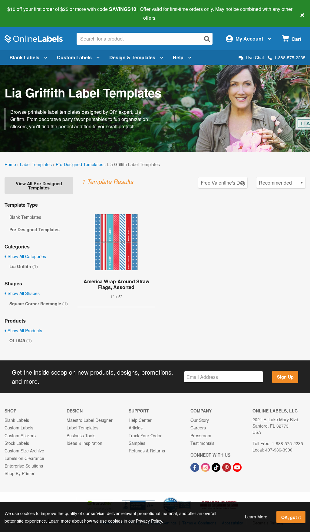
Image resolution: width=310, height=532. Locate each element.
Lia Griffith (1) (23, 266)
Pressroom (200, 435)
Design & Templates (132, 57)
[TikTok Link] (217, 467)
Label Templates (36, 164)
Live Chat (255, 57)
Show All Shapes (23, 293)
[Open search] (207, 38)
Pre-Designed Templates (79, 164)
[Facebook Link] (195, 467)
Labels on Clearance (24, 458)
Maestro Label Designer (90, 420)
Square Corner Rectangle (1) (38, 303)
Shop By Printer (20, 473)
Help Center (140, 420)
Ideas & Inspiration (84, 443)
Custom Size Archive (24, 451)
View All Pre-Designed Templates (39, 185)
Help (178, 57)
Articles (136, 428)
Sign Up (285, 377)
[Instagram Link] (206, 467)
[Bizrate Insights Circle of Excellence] (189, 498)
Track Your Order (145, 435)
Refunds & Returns (147, 451)
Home (10, 164)
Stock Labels (17, 443)
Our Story (199, 420)
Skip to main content (21, 13)
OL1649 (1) (20, 340)
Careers (198, 428)
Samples (137, 443)
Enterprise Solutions (24, 466)
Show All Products (24, 330)
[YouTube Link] (237, 467)
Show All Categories (26, 256)
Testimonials (202, 443)
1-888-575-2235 (289, 57)
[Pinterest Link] (227, 467)
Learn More (256, 517)
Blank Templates (25, 217)
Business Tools (81, 435)
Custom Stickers (20, 435)
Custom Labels (74, 57)
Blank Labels (24, 57)
